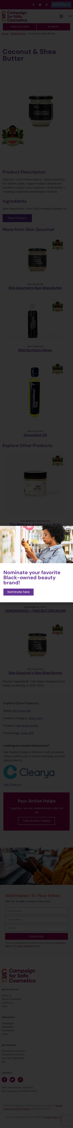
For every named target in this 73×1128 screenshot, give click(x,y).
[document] (36, 564)
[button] (68, 530)
